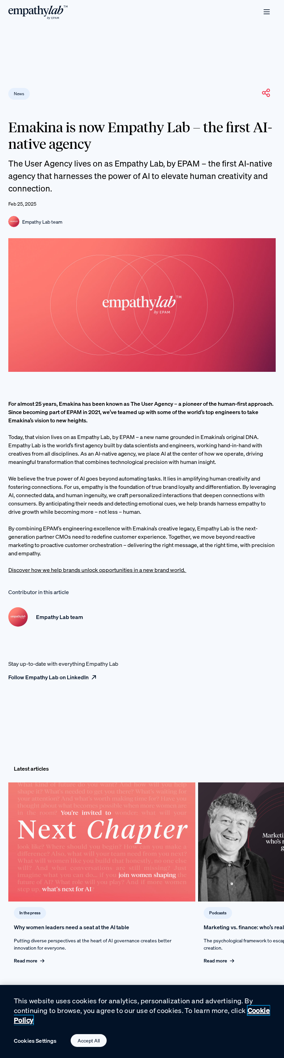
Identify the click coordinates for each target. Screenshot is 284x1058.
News (19, 93)
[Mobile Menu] (267, 12)
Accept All (89, 1040)
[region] (142, 1021)
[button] (266, 92)
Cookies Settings (35, 1040)
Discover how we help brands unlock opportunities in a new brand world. (97, 570)
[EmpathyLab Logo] (38, 12)
